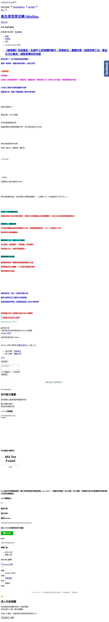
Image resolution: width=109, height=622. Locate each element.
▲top (3, 357)
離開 (12, 618)
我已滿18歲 (5, 618)
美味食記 (17, 351)
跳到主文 (4, 22)
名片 (7, 41)
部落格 (7, 39)
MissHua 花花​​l (6, 333)
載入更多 (4, 361)
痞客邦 (19, 345)
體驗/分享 (17, 354)
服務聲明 (74, 592)
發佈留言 (4, 374)
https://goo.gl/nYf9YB (9, 322)
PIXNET (38, 592)
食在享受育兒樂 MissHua (20, 16)
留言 (24, 345)
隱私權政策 (66, 592)
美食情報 (18, 32)
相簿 (7, 36)
